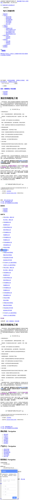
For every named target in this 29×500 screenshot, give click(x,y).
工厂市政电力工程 (10, 31)
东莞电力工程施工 (20, 80)
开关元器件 (8, 22)
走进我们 (5, 45)
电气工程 (6, 200)
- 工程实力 (5, 437)
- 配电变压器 (6, 450)
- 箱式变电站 (6, 453)
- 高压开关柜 (6, 449)
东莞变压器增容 (11, 80)
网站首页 (5, 14)
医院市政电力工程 (10, 32)
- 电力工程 (5, 456)
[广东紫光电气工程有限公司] (8, 5)
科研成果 (8, 36)
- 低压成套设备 (6, 452)
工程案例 (5, 26)
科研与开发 (6, 35)
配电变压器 (8, 18)
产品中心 (24, 1)
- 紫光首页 (5, 434)
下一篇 (9, 202)
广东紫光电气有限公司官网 (11, 193)
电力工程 (8, 24)
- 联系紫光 (5, 443)
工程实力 (5, 25)
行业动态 (8, 44)
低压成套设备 (9, 19)
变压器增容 (9, 191)
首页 (2, 88)
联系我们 (5, 46)
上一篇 (6, 201)
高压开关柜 (8, 16)
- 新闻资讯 (5, 440)
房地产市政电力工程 (11, 29)
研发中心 (8, 38)
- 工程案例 (5, 438)
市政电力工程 (9, 28)
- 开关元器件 (6, 455)
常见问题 (8, 41)
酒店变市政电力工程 (11, 34)
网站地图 (19, 1)
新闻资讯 (5, 39)
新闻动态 (8, 42)
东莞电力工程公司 (12, 81)
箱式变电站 (8, 21)
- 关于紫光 (5, 441)
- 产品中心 (5, 435)
